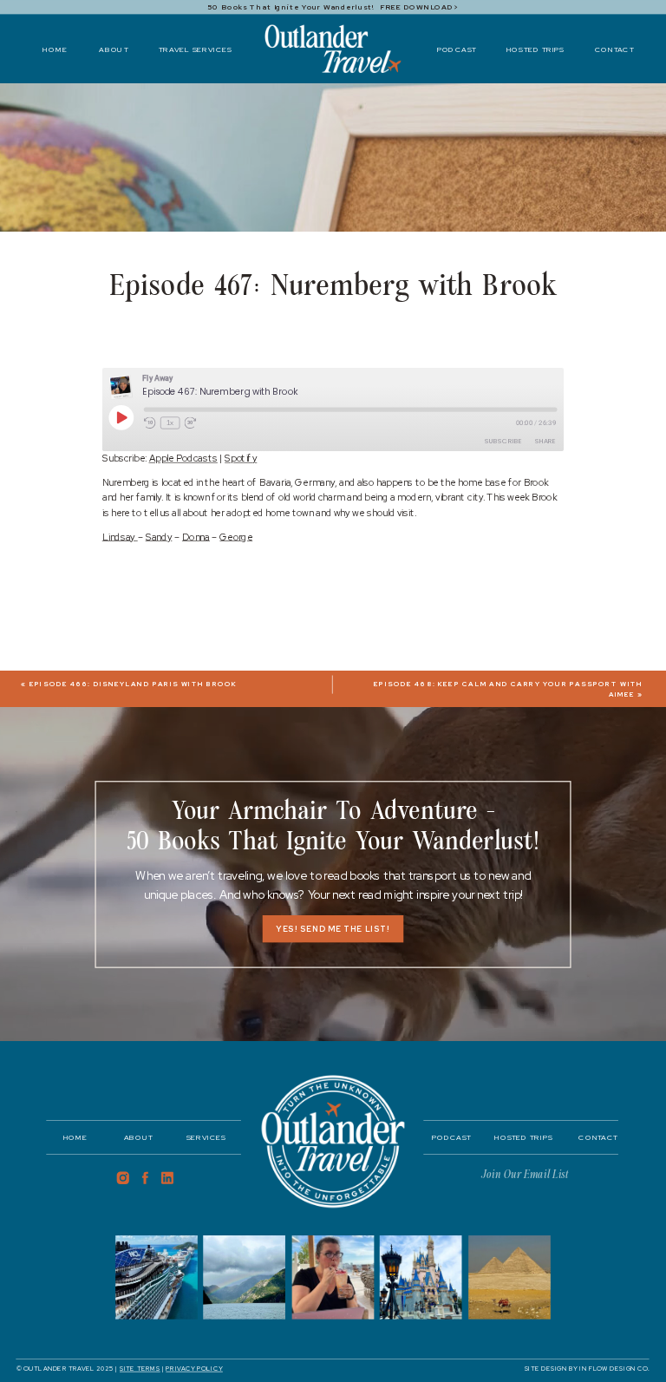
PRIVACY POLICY (194, 1368)
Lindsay (120, 536)
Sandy (159, 536)
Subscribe (503, 441)
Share (545, 441)
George (235, 536)
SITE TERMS (140, 1368)
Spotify (241, 458)
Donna (196, 536)
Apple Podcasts (183, 458)
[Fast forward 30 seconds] (190, 423)
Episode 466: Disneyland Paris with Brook (133, 684)
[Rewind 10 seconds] (150, 423)
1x (169, 423)
